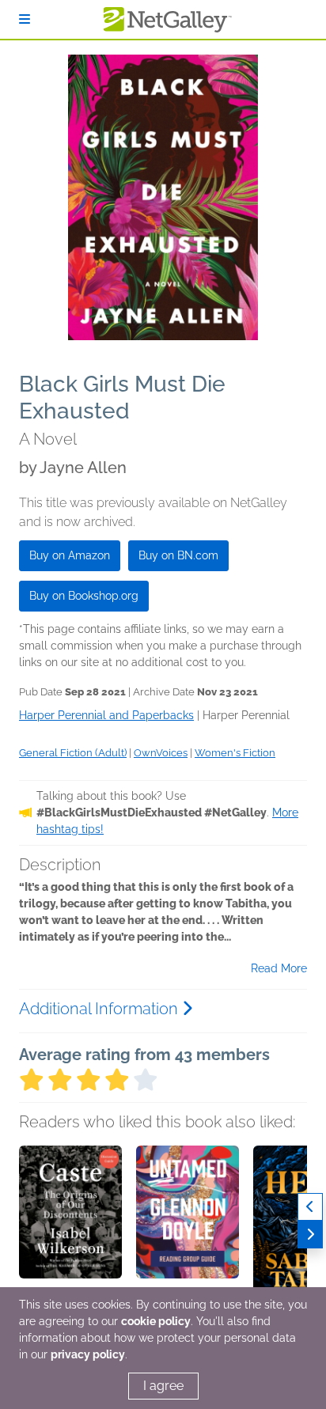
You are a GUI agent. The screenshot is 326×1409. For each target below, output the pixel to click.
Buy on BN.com (178, 555)
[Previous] (310, 1207)
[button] (70, 1229)
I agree (163, 1385)
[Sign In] (24, 19)
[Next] (310, 1234)
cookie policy (156, 1321)
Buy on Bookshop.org (83, 595)
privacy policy (88, 1354)
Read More (279, 968)
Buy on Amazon (69, 555)
